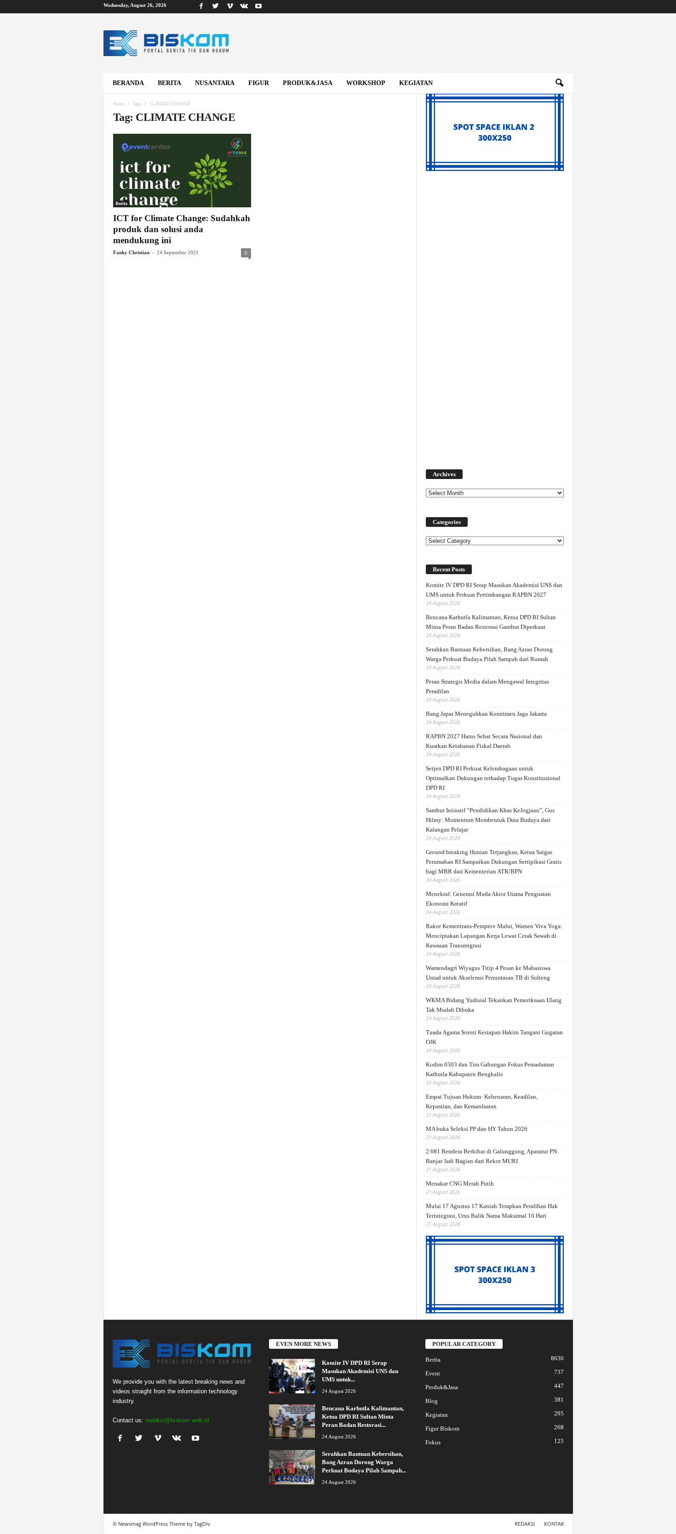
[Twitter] (215, 6)
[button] (559, 83)
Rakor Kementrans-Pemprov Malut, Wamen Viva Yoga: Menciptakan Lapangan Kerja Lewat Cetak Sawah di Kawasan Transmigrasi (494, 936)
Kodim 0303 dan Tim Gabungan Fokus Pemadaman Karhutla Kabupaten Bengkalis (490, 1069)
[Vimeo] (229, 6)
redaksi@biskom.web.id (177, 1420)
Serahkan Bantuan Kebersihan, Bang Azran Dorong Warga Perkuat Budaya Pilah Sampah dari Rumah (489, 654)
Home (118, 103)
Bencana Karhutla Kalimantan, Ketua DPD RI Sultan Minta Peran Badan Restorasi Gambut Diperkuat (491, 622)
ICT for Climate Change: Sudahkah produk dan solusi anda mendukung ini (181, 229)
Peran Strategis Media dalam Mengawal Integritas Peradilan (487, 686)
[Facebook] (201, 6)
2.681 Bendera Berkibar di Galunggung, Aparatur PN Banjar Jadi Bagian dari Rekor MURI (491, 1156)
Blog (431, 1400)
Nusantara (215, 83)
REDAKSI (525, 1523)
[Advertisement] (495, 315)
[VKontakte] (244, 6)
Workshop (365, 83)
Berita (169, 83)
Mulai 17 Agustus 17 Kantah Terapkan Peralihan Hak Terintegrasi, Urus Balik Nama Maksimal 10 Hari (492, 1211)
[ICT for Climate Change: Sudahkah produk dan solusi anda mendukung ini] (182, 170)
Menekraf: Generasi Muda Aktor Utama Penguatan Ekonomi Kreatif (488, 898)
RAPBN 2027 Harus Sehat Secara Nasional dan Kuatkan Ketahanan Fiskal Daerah (484, 741)
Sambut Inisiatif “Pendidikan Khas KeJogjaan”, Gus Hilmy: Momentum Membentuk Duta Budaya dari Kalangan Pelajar (490, 820)
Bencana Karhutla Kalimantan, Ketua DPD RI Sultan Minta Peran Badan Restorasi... (363, 1416)
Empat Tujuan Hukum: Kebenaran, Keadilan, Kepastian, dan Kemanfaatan (482, 1101)
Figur (258, 83)
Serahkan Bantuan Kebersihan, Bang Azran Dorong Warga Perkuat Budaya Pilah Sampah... (364, 1462)
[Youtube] (258, 6)
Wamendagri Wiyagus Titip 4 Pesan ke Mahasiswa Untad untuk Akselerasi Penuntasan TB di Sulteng (488, 972)
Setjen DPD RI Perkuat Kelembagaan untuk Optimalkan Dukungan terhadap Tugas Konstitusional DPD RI (493, 778)
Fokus (433, 1442)
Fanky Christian (131, 252)
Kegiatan (416, 83)
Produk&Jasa (307, 83)
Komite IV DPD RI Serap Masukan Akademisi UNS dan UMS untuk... (360, 1371)
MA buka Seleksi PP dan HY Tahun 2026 (476, 1128)
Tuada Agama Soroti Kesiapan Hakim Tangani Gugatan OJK (494, 1037)
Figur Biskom (442, 1428)
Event (432, 1373)
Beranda (128, 83)
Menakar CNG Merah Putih (460, 1183)
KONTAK (554, 1523)
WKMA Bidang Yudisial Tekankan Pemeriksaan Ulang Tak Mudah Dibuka (493, 1005)
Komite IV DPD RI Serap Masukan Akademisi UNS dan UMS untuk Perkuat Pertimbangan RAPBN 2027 (494, 590)
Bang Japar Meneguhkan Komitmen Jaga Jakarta (486, 713)
